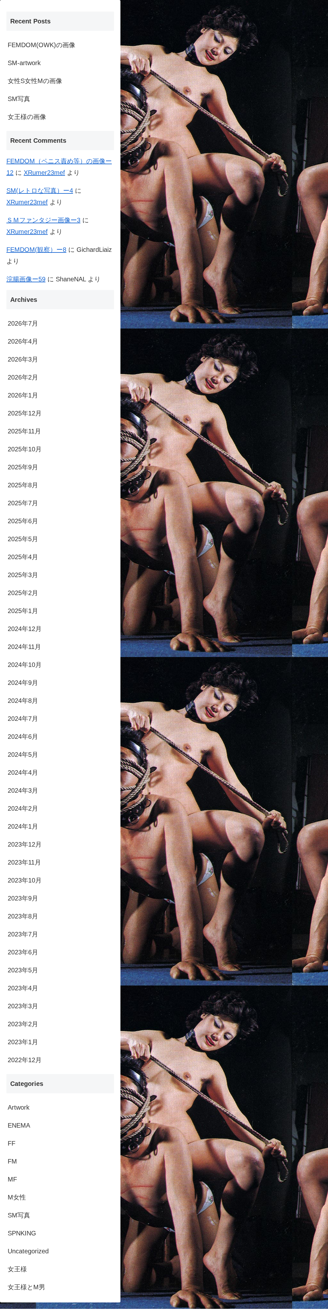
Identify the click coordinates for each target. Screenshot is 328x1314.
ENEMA (19, 1125)
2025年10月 (25, 449)
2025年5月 (23, 538)
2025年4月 (23, 556)
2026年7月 (23, 323)
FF (11, 1143)
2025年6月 (23, 521)
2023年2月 (23, 1024)
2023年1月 (23, 1041)
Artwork (18, 1107)
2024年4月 (23, 772)
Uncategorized (28, 1251)
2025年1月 (23, 610)
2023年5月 (23, 970)
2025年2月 (23, 592)
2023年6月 (23, 952)
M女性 (17, 1197)
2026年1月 (23, 395)
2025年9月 (23, 467)
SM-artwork (24, 62)
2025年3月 (23, 574)
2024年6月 (23, 736)
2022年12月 (25, 1059)
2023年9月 (23, 898)
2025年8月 (23, 485)
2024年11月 (24, 646)
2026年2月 (23, 377)
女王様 (17, 1269)
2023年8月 (23, 916)
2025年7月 (23, 503)
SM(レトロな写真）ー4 (39, 190)
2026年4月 (23, 341)
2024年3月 (23, 790)
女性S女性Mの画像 (35, 80)
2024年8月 (23, 700)
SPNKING (22, 1233)
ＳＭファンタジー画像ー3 (43, 220)
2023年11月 (24, 862)
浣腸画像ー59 (25, 279)
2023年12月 (25, 844)
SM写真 (19, 98)
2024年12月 (25, 628)
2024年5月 (23, 754)
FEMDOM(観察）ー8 (36, 249)
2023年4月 (23, 988)
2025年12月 (25, 413)
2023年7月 (23, 934)
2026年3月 (23, 359)
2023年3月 (23, 1006)
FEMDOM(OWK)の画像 (41, 44)
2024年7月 (23, 718)
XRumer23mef (44, 172)
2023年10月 (25, 880)
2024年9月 (23, 682)
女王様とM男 (26, 1287)
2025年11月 (24, 431)
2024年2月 (23, 808)
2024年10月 (25, 664)
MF (12, 1179)
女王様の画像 (27, 116)
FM (12, 1161)
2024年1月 (23, 826)
